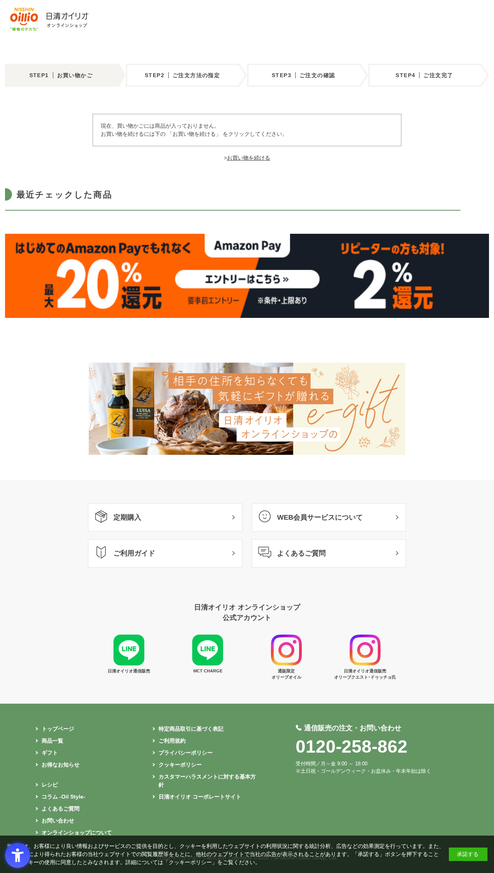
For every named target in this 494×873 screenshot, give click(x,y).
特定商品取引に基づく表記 (191, 729)
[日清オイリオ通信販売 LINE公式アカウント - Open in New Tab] (128, 663)
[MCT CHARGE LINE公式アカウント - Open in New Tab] (207, 663)
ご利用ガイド (134, 553)
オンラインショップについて (77, 832)
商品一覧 (52, 741)
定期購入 (127, 517)
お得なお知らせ (61, 765)
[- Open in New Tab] (247, 316)
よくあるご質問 (301, 553)
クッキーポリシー (180, 765)
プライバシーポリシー (186, 753)
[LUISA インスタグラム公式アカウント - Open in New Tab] (286, 663)
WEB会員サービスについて (320, 517)
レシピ (50, 785)
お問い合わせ (58, 820)
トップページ (58, 729)
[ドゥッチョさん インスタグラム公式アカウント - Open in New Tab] (365, 663)
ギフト (50, 753)
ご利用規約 (172, 741)
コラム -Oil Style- (63, 797)
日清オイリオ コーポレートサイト (200, 797)
